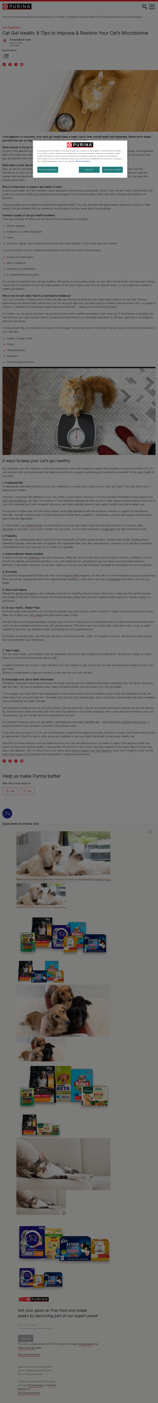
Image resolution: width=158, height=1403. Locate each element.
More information (83, 161)
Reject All (89, 170)
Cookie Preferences (48, 170)
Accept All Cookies (112, 170)
